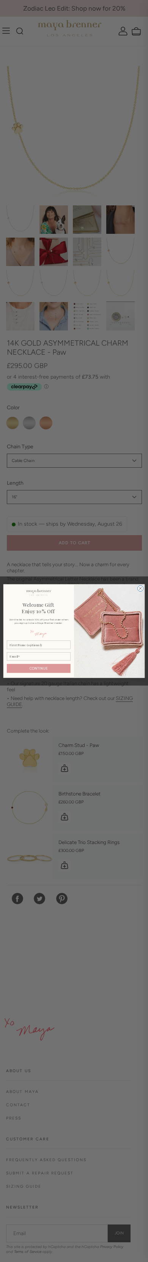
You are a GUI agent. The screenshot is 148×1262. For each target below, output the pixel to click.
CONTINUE (39, 668)
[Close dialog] (140, 588)
